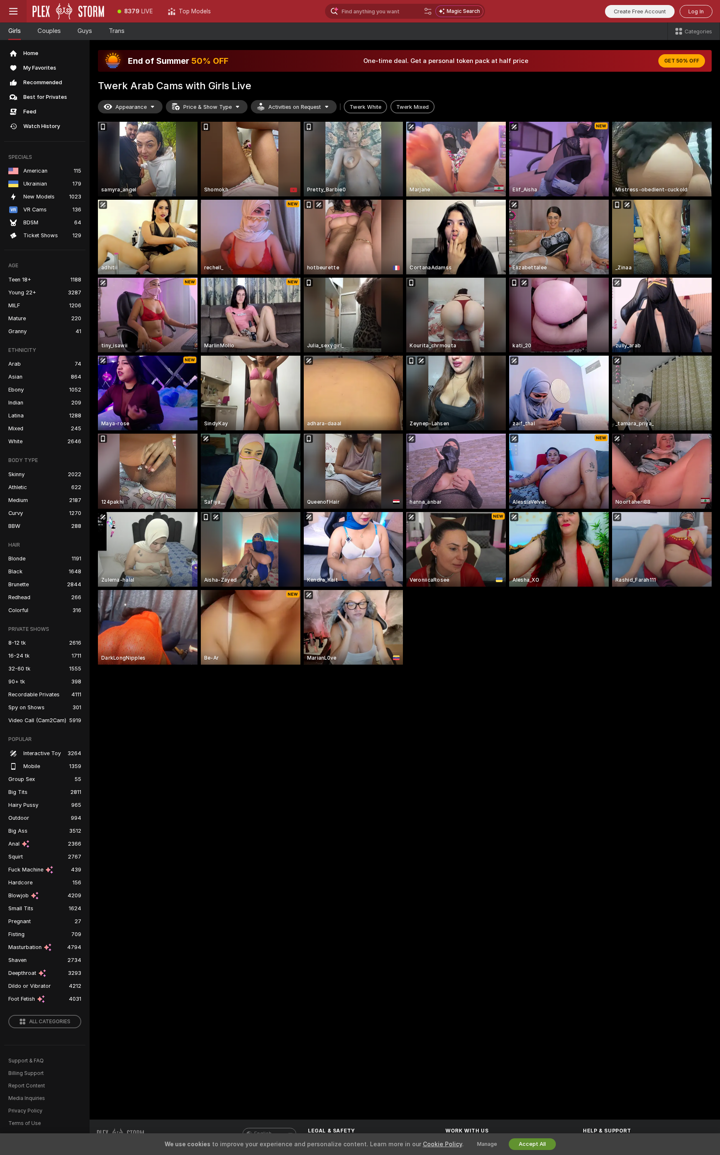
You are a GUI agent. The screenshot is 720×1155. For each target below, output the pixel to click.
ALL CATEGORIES (49, 1021)
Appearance (131, 107)
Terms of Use (24, 1123)
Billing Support (26, 1073)
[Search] (428, 11)
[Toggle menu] (13, 11)
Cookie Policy (442, 1144)
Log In (696, 11)
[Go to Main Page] (68, 11)
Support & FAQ (26, 1061)
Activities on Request (294, 107)
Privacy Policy (25, 1111)
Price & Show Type (207, 107)
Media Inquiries (26, 1098)
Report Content (26, 1086)
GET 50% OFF (681, 61)
